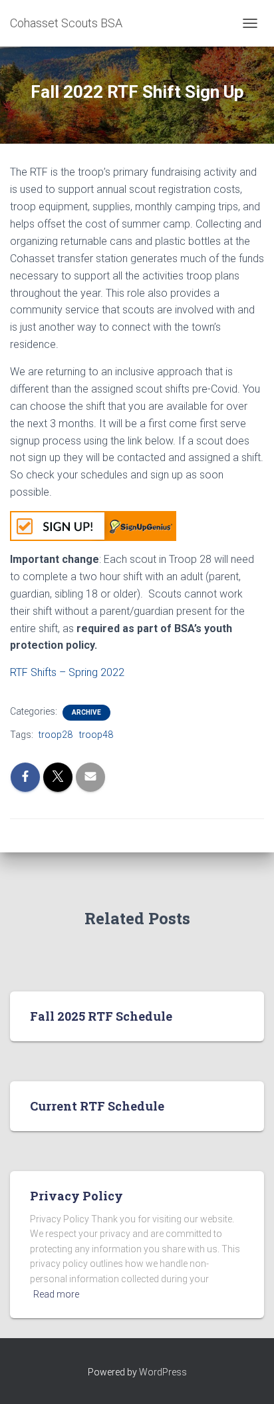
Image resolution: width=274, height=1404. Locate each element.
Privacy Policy (76, 1196)
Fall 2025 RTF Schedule (101, 1016)
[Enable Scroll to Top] (248, 1377)
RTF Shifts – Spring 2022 (67, 672)
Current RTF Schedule (97, 1106)
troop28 (55, 734)
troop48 (96, 734)
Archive (86, 712)
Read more (56, 1294)
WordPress (163, 1372)
